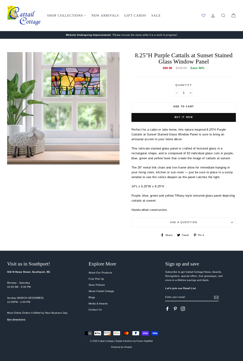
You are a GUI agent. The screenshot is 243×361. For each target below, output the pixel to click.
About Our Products (100, 272)
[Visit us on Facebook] (167, 309)
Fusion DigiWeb (144, 341)
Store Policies (97, 284)
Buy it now (184, 117)
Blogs (92, 297)
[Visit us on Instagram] (183, 309)
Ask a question (183, 222)
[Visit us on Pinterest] (175, 309)
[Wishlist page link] (203, 15)
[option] (121, 35)
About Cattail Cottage (101, 291)
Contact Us (95, 309)
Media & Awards (98, 303)
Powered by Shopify (121, 347)
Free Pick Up (96, 278)
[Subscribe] (216, 297)
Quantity (183, 85)
